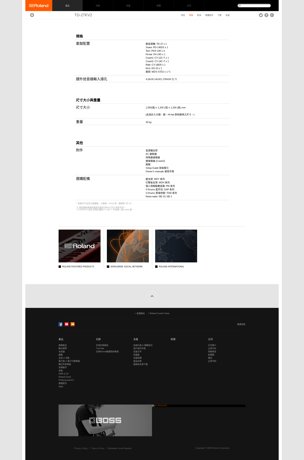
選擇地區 (241, 324)
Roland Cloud (65, 377)
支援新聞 (137, 358)
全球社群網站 (102, 345)
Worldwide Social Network (120, 448)
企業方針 (212, 348)
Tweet (261, 15)
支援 (128, 5)
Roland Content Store (159, 313)
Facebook (266, 15)
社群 (98, 5)
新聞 (159, 5)
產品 (61, 339)
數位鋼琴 (63, 348)
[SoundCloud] (73, 325)
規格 (191, 15)
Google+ (272, 15)
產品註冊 (137, 361)
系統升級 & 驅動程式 (142, 345)
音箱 (61, 370)
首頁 (32, 15)
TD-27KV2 (83, 15)
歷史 (210, 358)
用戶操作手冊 (139, 348)
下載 (219, 15)
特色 (183, 15)
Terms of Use (98, 448)
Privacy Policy (81, 448)
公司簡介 (212, 345)
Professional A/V (66, 380)
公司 (189, 5)
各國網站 (140, 313)
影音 (199, 15)
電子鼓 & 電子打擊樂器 (69, 361)
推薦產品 (63, 345)
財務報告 (212, 351)
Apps (61, 386)
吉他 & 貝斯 (64, 358)
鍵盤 (61, 355)
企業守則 (212, 361)
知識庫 (136, 355)
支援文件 (137, 351)
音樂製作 (63, 367)
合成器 (62, 351)
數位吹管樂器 (65, 364)
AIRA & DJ (64, 374)
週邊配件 (63, 383)
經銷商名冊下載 (140, 364)
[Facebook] (61, 325)
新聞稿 (211, 355)
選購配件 (209, 15)
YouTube (100, 348)
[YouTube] (67, 325)
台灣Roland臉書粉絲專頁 (107, 351)
